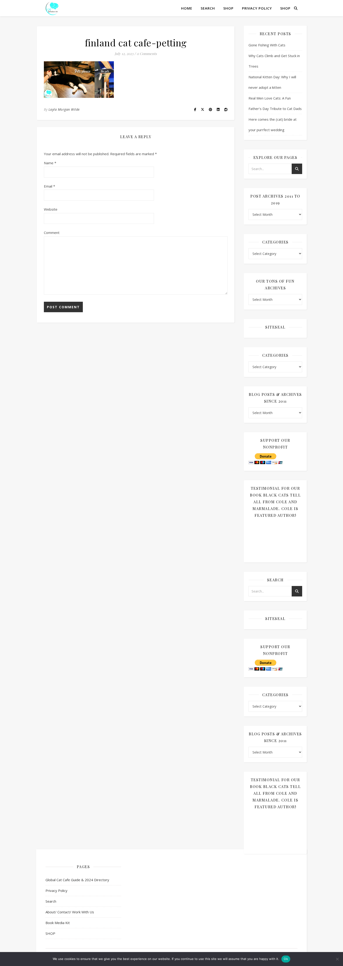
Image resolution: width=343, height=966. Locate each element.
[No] (337, 959)
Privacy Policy (257, 8)
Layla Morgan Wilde (64, 109)
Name (50, 163)
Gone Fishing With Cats (266, 45)
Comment (52, 232)
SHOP (228, 8)
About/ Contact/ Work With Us (70, 912)
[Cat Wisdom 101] (53, 8)
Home (186, 8)
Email (49, 186)
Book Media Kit (58, 922)
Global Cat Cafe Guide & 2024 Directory (77, 879)
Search (208, 8)
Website (50, 209)
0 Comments (147, 53)
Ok (286, 959)
